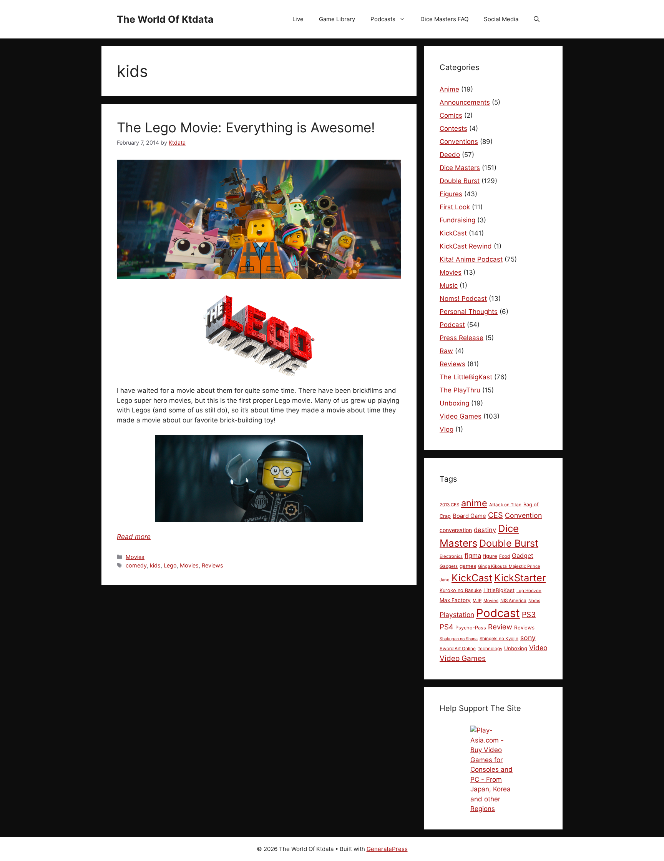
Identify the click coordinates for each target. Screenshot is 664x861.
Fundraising (457, 220)
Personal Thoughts (469, 311)
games (468, 566)
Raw (446, 351)
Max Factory (455, 600)
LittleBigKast (499, 590)
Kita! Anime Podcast (471, 259)
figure (490, 556)
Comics (451, 115)
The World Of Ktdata (165, 19)
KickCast (453, 233)
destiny (485, 530)
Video (538, 648)
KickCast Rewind (466, 246)
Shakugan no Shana (459, 638)
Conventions (459, 141)
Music (449, 285)
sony (528, 638)
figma (473, 555)
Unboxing (454, 403)
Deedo (450, 155)
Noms (534, 600)
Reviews (212, 565)
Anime (449, 89)
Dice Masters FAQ (444, 19)
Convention (523, 515)
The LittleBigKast (466, 377)
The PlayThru (460, 390)
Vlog (446, 429)
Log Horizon (528, 590)
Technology (490, 648)
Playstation (457, 615)
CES (495, 515)
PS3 (529, 614)
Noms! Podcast (463, 298)
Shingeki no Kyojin (499, 638)
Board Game (469, 515)
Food (504, 556)
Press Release (461, 338)
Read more (134, 537)
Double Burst (460, 181)
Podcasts (382, 19)
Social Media (501, 19)
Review (500, 626)
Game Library (337, 19)
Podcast (452, 325)
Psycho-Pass (470, 628)
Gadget (522, 555)
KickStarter (520, 578)
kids (155, 565)
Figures (451, 194)
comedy (136, 565)
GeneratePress (387, 849)
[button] (536, 19)
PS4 (446, 626)
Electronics (451, 556)
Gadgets (449, 566)
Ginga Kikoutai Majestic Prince (509, 566)
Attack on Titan (505, 504)
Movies (135, 557)
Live (298, 19)
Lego (170, 565)
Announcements (465, 102)
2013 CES (449, 504)
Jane (445, 579)
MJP (477, 600)
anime (474, 503)
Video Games (460, 416)
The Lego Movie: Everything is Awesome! (246, 127)
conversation (456, 530)
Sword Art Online (458, 648)
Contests (453, 128)
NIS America (513, 600)
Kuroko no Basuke (460, 590)
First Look (455, 207)
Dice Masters (460, 168)
